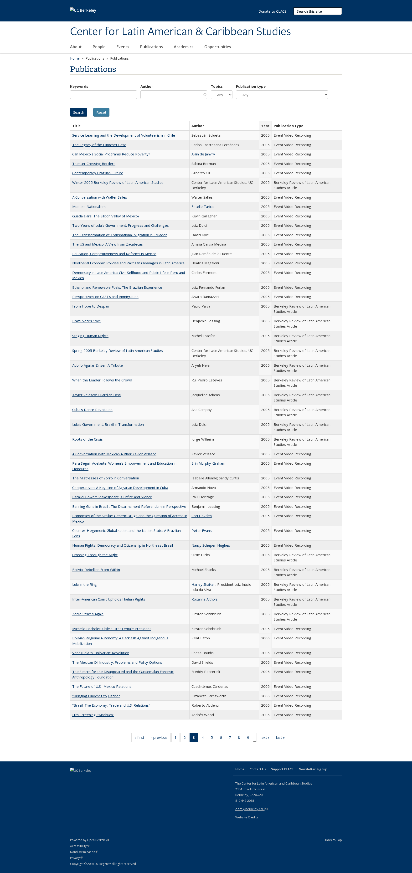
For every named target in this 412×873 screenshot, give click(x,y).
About (76, 46)
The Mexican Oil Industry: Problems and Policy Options (117, 662)
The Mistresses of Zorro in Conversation (105, 478)
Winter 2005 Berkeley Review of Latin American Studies (118, 182)
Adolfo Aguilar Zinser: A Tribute (97, 365)
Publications (152, 46)
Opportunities (218, 46)
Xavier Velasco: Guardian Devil (96, 394)
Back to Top (333, 840)
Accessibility (79, 846)
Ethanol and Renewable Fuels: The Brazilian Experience (117, 287)
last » (282, 738)
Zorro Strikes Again (87, 613)
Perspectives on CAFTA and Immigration (105, 296)
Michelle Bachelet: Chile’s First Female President (111, 628)
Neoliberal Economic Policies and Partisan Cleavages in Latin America (128, 263)
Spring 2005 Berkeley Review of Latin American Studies (117, 350)
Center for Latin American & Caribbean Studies (180, 32)
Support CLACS (282, 769)
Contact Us (258, 769)
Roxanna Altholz (204, 599)
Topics (217, 86)
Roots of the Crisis (87, 439)
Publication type (251, 86)
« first (140, 738)
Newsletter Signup (313, 769)
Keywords (79, 86)
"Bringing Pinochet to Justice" (96, 695)
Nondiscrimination (84, 852)
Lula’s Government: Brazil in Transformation (108, 424)
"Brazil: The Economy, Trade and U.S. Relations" (111, 705)
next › (266, 738)
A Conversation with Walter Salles (99, 197)
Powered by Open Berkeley (90, 840)
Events (123, 46)
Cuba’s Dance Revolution (92, 409)
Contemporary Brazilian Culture (97, 172)
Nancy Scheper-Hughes (210, 545)
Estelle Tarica (202, 206)
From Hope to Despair (90, 306)
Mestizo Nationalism (89, 206)
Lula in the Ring (84, 584)
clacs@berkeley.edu (251, 809)
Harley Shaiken (203, 584)
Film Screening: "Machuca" (93, 714)
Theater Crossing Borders (93, 163)
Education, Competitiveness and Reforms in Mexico (114, 253)
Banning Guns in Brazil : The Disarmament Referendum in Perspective (129, 506)
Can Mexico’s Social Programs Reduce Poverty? (111, 154)
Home (75, 58)
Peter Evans (201, 530)
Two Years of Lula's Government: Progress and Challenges (120, 225)
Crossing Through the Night (95, 554)
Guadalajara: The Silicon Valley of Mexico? (105, 216)
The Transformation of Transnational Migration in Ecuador (119, 234)
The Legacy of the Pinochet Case (99, 144)
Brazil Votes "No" (86, 320)
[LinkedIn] (84, 778)
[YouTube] (93, 778)
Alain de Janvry (203, 154)
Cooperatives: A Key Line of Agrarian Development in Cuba (120, 487)
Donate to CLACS (272, 11)
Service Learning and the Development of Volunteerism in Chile (123, 135)
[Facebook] (74, 778)
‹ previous (161, 738)
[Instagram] (102, 778)
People (100, 46)
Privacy (76, 858)
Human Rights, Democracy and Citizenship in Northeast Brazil (122, 545)
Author (146, 86)
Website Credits (246, 817)
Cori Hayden (201, 515)
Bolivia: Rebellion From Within (96, 569)
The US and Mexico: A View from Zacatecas (107, 244)
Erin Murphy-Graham (208, 463)
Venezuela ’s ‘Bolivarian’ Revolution (100, 652)
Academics (184, 46)
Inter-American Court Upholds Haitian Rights (108, 599)
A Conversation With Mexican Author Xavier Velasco (114, 454)
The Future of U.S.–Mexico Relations (101, 686)
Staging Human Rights (90, 335)
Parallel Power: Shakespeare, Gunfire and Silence (112, 496)
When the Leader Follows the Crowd (102, 380)
